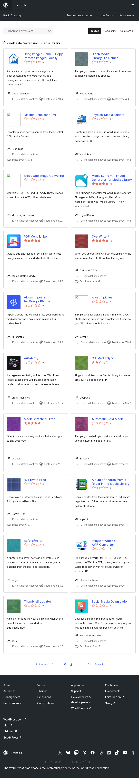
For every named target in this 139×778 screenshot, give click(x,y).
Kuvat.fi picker (102, 297)
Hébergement (11, 697)
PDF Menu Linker (36, 236)
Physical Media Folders (108, 115)
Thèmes (42, 691)
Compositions (45, 703)
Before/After (33, 540)
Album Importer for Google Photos (37, 299)
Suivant (99, 664)
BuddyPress (12, 737)
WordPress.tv (81, 708)
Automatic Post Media (108, 419)
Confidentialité (12, 703)
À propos (9, 685)
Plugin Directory (12, 15)
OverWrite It (100, 236)
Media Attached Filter (39, 419)
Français (16, 753)
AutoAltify (31, 358)
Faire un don (114, 697)
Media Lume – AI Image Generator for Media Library (112, 177)
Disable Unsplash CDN (40, 115)
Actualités (9, 691)
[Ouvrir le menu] (133, 5)
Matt (8, 725)
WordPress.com (14, 719)
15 (89, 664)
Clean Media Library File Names (105, 56)
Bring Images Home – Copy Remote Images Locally (43, 56)
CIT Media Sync (103, 358)
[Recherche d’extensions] (49, 31)
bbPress (10, 731)
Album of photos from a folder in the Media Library (111, 481)
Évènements (113, 691)
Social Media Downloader (110, 601)
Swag (110, 703)
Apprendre (77, 685)
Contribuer (111, 685)
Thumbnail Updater (37, 601)
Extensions (44, 697)
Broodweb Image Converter (44, 175)
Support (76, 691)
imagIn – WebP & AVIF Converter (104, 542)
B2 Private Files (35, 480)
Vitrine (41, 685)
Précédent (42, 664)
